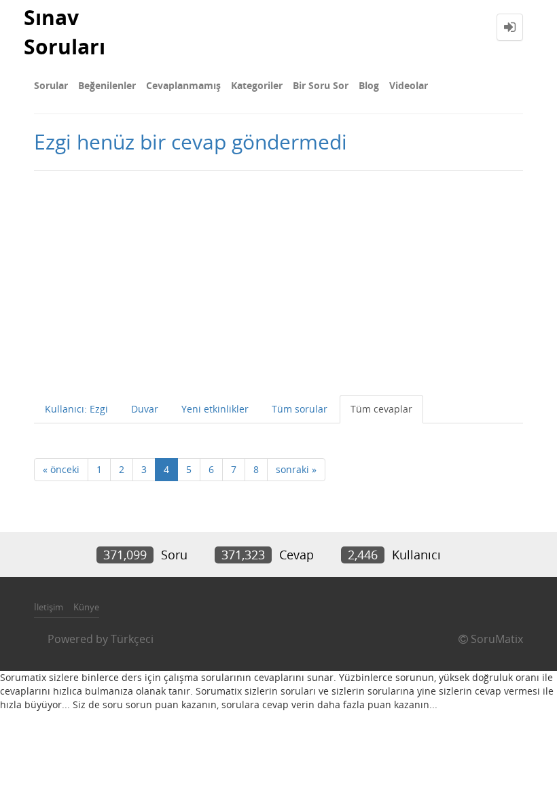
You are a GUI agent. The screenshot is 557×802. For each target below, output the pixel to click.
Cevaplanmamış (183, 85)
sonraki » (296, 469)
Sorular (51, 85)
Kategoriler (257, 85)
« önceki (61, 469)
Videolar (408, 85)
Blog (369, 85)
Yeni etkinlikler (215, 408)
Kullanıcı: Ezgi (76, 408)
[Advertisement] (278, 279)
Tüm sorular (299, 408)
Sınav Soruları (64, 31)
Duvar (144, 408)
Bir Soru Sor (320, 85)
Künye (86, 607)
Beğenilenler (107, 85)
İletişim (48, 607)
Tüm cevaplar (381, 408)
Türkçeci (132, 638)
